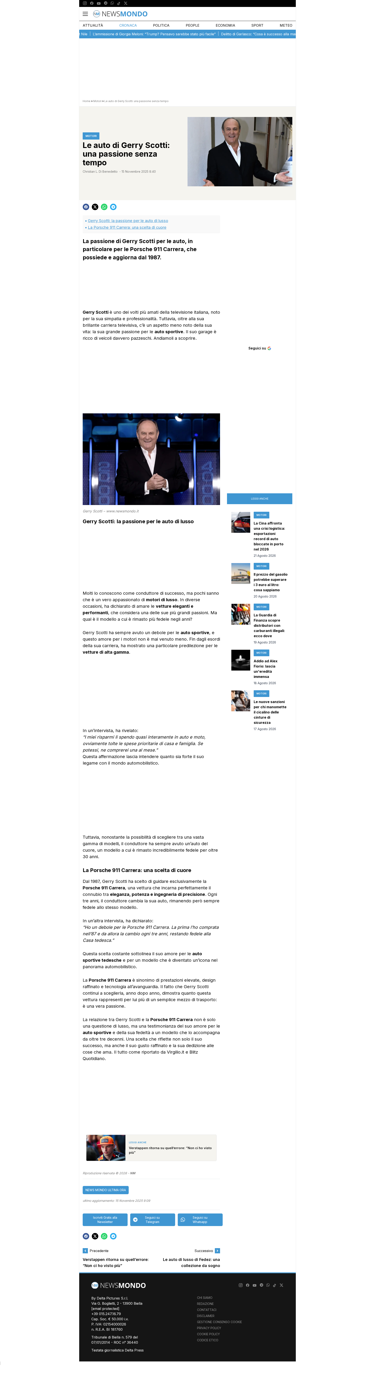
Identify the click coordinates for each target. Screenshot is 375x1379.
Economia (225, 25)
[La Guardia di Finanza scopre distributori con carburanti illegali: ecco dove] (240, 624)
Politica (161, 25)
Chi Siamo (204, 1297)
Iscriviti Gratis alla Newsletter (105, 1220)
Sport (257, 25)
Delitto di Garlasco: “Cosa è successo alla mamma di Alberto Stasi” (252, 34)
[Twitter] (125, 3)
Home (86, 101)
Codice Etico (207, 1340)
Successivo (203, 1251)
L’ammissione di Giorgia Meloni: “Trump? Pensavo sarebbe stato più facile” (130, 34)
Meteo (286, 25)
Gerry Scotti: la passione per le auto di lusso (128, 220)
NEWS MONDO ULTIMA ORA (106, 1190)
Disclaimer (205, 1316)
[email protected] (105, 1308)
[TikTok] (119, 3)
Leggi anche (259, 498)
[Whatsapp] (112, 3)
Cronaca (128, 25)
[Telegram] (106, 3)
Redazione (205, 1304)
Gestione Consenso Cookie (219, 1322)
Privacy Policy (209, 1328)
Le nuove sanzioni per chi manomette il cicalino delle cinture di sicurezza (270, 712)
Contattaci (206, 1310)
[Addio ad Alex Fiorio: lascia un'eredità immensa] (240, 667)
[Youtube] (99, 3)
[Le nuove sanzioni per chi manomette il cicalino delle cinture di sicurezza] (240, 710)
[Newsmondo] (120, 13)
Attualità (93, 25)
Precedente (99, 1251)
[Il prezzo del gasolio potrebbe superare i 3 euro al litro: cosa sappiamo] (240, 581)
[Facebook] (92, 3)
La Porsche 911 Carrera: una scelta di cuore (127, 227)
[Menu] (88, 14)
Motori (97, 101)
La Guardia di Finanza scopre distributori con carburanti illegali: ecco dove (269, 625)
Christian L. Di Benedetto (100, 171)
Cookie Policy (208, 1334)
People (192, 25)
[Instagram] (85, 3)
